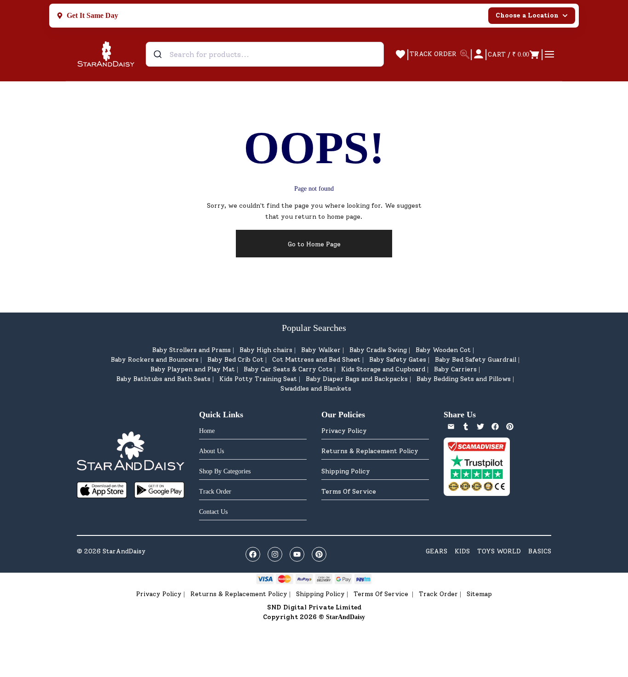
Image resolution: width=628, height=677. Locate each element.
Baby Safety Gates (397, 360)
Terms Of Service (348, 491)
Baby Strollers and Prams (191, 350)
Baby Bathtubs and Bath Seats (163, 379)
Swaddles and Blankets (315, 389)
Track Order (438, 594)
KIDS (462, 551)
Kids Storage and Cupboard (383, 369)
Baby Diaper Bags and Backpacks (357, 379)
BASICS (539, 551)
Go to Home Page (314, 244)
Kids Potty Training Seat (258, 379)
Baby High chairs (266, 350)
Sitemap (479, 594)
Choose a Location (527, 15)
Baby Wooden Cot (443, 350)
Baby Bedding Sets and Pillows (464, 379)
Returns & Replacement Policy (369, 451)
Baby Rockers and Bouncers (155, 360)
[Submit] (159, 54)
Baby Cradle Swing (378, 350)
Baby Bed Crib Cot (235, 360)
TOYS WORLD (499, 551)
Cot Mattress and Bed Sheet (316, 360)
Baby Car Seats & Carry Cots (288, 369)
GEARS (436, 551)
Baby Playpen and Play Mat (192, 369)
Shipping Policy (345, 471)
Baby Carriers (455, 369)
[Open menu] (549, 54)
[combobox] (265, 54)
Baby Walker (321, 350)
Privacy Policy (344, 431)
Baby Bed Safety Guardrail (475, 360)
